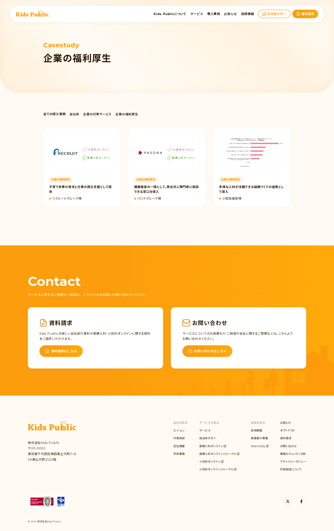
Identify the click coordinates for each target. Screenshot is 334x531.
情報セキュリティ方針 (293, 454)
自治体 (74, 114)
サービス (196, 13)
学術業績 (179, 454)
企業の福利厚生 (126, 114)
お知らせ (230, 13)
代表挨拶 (179, 438)
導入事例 (213, 13)
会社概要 (179, 446)
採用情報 (256, 430)
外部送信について (291, 469)
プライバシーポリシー (293, 461)
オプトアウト (287, 430)
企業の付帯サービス (97, 114)
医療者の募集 (259, 438)
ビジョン (179, 430)
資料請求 (285, 438)
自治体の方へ (207, 438)
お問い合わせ (288, 446)
